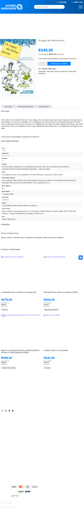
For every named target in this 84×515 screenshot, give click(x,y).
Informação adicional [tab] (25, 107)
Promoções (5, 451)
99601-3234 (77, 2)
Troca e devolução (8, 473)
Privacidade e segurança (10, 471)
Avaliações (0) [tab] (44, 107)
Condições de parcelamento (11, 468)
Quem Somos (6, 443)
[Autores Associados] (11, 9)
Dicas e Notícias (7, 445)
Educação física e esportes (57, 71)
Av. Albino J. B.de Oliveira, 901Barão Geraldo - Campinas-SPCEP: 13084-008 (15, 421)
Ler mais (4, 309)
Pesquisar (62, 7)
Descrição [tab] (8, 107)
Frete (3, 465)
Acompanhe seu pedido (10, 476)
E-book (3, 448)
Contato (4, 456)
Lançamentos (6, 454)
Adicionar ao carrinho (59, 64)
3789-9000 (61, 2)
